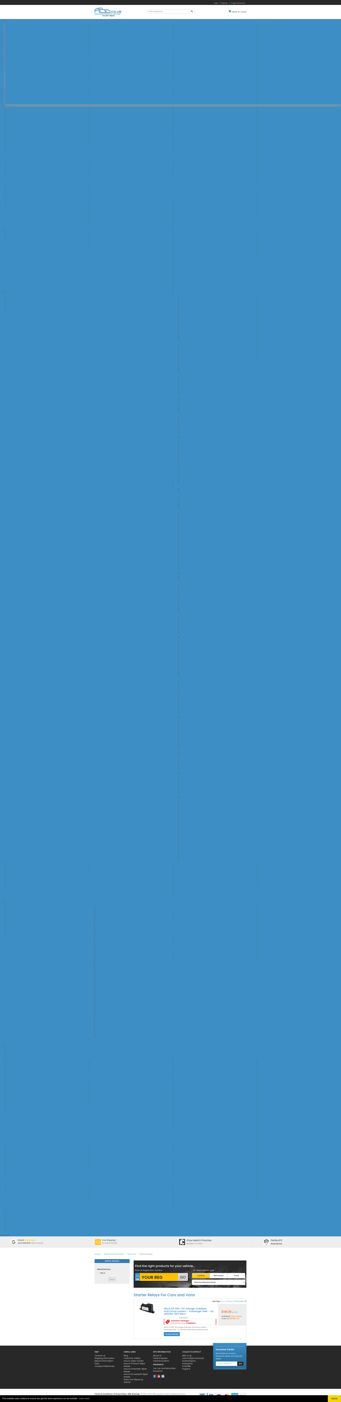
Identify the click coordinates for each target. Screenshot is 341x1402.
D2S (93, 204)
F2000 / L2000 (186, 499)
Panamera (185, 627)
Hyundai (100, 954)
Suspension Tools (267, 1180)
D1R (92, 196)
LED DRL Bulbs (13, 119)
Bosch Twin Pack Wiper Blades (273, 241)
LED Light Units (13, 1223)
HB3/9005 (179, 217)
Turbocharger (181, 1124)
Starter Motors (98, 1095)
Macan (183, 624)
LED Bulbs (11, 105)
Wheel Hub (264, 1183)
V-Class (184, 560)
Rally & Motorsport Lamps (271, 326)
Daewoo (101, 935)
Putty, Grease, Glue (184, 1201)
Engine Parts (13, 1071)
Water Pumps (181, 1127)
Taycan (184, 630)
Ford (177, 435)
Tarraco (184, 707)
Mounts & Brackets (268, 342)
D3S (93, 209)
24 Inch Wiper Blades (185, 273)
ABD (93, 244)
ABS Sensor (264, 1060)
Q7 (181, 334)
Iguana (94, 241)
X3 (181, 361)
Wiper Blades (13, 230)
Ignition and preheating (18, 1087)
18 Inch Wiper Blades (184, 257)
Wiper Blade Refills (267, 254)
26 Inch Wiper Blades (185, 278)
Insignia (184, 763)
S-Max (183, 457)
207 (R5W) (263, 39)
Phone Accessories (16, 935)
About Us (157, 1355)
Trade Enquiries (160, 1358)
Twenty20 (95, 236)
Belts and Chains (15, 1060)
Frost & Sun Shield (267, 941)
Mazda (100, 981)
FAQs (97, 1363)
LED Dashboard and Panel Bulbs (22, 140)
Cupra (100, 930)
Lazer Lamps (13, 308)
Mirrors (10, 1106)
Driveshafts (12, 1151)
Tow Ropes (180, 954)
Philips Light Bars (15, 310)
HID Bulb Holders (266, 201)
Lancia (178, 486)
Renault (100, 1005)
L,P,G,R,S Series (186, 683)
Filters (10, 1076)
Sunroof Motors (266, 1151)
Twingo (183, 669)
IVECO (99, 962)
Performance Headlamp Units (21, 294)
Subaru (100, 1021)
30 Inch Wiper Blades (185, 284)
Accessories (181, 893)
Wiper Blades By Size (17, 236)
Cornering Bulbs (15, 28)
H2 (92, 25)
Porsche (179, 614)
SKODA (178, 715)
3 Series (184, 348)
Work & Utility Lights (268, 329)
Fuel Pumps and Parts (269, 1127)
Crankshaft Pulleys (183, 1090)
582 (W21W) (180, 60)
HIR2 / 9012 (96, 111)
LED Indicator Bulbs (16, 116)
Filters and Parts (14, 1156)
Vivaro (183, 765)
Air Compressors (267, 874)
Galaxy (183, 449)
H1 (92, 23)
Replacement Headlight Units (21, 297)
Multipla (184, 427)
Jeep (99, 967)
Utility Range (265, 350)
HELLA (102, 1273)
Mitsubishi (101, 991)
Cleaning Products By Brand (20, 872)
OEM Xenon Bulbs (15, 1225)
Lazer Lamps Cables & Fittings (273, 358)
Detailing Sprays (182, 882)
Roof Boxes (12, 906)
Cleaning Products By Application (23, 869)
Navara (183, 584)
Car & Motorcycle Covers (19, 877)
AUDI (177, 294)
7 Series (184, 353)
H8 (92, 36)
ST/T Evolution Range (269, 345)
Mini (177, 571)
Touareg (184, 840)
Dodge (100, 941)
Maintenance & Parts (17, 1058)
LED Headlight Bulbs (16, 108)
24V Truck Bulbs (14, 68)
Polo (182, 829)
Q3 (181, 332)
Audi (261, 308)
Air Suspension (266, 1159)
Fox (182, 813)
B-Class (184, 523)
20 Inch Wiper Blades (185, 262)
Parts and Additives (268, 1098)
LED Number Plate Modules (271, 302)
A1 (181, 297)
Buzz (182, 802)
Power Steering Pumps (185, 1167)
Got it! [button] (334, 1398)
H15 (92, 44)
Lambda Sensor (266, 1095)
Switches (95, 1100)
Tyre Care (11, 874)
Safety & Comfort (15, 930)
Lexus (99, 975)
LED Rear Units (13, 300)
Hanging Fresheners (100, 869)
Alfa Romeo (102, 909)
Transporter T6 (187, 850)
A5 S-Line (184, 318)
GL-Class (184, 542)
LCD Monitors (265, 920)
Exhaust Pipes (265, 1087)
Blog (126, 1355)
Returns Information (104, 1361)
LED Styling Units (98, 188)
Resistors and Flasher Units (20, 148)
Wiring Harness (98, 1103)
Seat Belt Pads (266, 946)
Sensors (179, 1116)
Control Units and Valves (103, 1146)
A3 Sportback (186, 310)
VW (176, 794)
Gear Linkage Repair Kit (18, 1162)
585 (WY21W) (181, 63)
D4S (93, 214)
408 (182, 606)
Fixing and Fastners (184, 1188)
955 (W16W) (96, 76)
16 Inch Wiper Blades (184, 252)
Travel (10, 901)
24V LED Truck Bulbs (16, 151)
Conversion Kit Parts (16, 201)
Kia (98, 970)
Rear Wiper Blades (267, 238)
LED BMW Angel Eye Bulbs (103, 185)
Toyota (100, 1026)
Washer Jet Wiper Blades (271, 244)
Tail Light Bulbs (14, 44)
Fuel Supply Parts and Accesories (275, 1130)
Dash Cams (13, 914)
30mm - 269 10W (15, 92)
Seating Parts (265, 1148)
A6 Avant (184, 324)
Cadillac (100, 919)
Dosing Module (266, 1082)
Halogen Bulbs (14, 20)
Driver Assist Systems (101, 1090)
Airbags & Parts (266, 1143)
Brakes (10, 1066)
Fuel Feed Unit (265, 1122)
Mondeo (184, 454)
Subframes (264, 1175)
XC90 (182, 789)
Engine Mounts (182, 1095)
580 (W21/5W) (265, 57)
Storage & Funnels (183, 1204)
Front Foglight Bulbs (16, 25)
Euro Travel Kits (266, 909)
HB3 (93, 47)
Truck (236, 1275)
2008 (182, 595)
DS (176, 414)
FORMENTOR (185, 398)
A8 (181, 329)
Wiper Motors (97, 1196)
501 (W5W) (264, 44)
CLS (182, 534)
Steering (11, 1092)
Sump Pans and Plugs (185, 1119)
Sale (9, 1209)
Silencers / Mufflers (268, 1100)
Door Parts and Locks (269, 1146)
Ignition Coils (181, 1148)
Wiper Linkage (97, 1193)
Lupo (182, 824)
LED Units (11, 143)
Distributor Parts (182, 1143)
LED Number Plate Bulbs (18, 129)
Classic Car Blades (268, 252)
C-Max (183, 438)
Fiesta (183, 441)
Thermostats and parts (102, 1162)
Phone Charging (267, 952)
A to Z (223, 1301)
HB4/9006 (179, 220)
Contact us (100, 1355)
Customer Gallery (132, 1358)
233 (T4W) (263, 41)
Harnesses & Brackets (17, 313)
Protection (180, 1199)
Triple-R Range (266, 348)
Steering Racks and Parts (187, 1170)
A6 (181, 321)
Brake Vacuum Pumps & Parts (273, 1068)
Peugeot (101, 997)
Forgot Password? (238, 3)
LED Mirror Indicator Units (18, 302)
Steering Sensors (183, 1172)
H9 (92, 39)
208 (182, 600)
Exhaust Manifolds (267, 1084)
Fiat (176, 425)
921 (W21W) (264, 81)
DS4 (182, 417)
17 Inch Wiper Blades (184, 254)
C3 (181, 382)
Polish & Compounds (185, 869)
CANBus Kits (264, 334)
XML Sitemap (133, 1394)
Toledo (183, 709)
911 (181, 619)
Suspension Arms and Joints (272, 1178)
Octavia (184, 731)
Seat (177, 688)
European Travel (15, 917)
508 (182, 608)
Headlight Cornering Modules (273, 209)
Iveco (177, 465)
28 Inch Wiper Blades (185, 281)
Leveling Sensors (267, 1167)
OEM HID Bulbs (14, 196)
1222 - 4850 (185, 512)
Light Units (12, 292)
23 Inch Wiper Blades (185, 270)
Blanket (262, 933)
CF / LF (183, 406)
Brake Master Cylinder (269, 1066)
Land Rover (180, 494)
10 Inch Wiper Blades (184, 236)
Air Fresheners (14, 866)
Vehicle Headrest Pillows (270, 944)
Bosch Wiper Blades (100, 233)
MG (98, 986)
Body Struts (180, 1060)
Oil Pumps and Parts (184, 1111)
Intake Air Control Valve (186, 1100)
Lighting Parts (13, 1114)
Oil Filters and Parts (268, 1114)
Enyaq (183, 720)
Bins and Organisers (17, 927)
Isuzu (99, 959)
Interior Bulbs (13, 55)
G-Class (184, 539)
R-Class (184, 550)
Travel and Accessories (18, 1231)
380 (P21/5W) (265, 52)
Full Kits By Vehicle (99, 904)
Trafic (183, 659)
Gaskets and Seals (184, 1098)
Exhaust (11, 1074)
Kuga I (183, 451)
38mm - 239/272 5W (16, 95)
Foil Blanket (264, 939)
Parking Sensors (266, 922)
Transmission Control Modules (21, 1172)
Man (99, 978)
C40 (182, 773)
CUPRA (178, 395)
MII (181, 704)
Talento (184, 430)
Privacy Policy (120, 1394)
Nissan (178, 582)
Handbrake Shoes (267, 1074)
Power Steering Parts (184, 1164)
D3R (93, 207)
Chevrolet (101, 922)
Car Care (11, 864)
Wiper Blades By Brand (18, 233)
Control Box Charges (185, 1084)
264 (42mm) (97, 167)
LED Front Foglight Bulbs (18, 111)
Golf (182, 816)
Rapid (183, 733)
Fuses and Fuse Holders (186, 1191)
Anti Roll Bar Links (267, 1162)
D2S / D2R (95, 137)
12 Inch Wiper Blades (184, 241)
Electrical (11, 1068)
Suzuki (99, 1023)
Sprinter (184, 555)
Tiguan (183, 837)
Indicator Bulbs (14, 33)
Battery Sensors (98, 1084)
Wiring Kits (264, 353)
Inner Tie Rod (181, 1162)
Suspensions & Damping (19, 1095)
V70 (182, 786)
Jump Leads (181, 936)
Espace (184, 643)
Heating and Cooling (17, 1084)
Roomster (185, 736)
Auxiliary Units (13, 305)
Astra (182, 760)
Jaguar (100, 965)
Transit (183, 459)
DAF (177, 403)
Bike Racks (12, 912)
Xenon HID (12, 193)
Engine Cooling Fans (101, 1151)
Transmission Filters (268, 1116)
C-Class (184, 526)
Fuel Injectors (265, 1124)
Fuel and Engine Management (21, 1079)
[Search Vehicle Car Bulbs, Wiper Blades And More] (191, 11)
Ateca (183, 693)
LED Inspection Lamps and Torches (191, 1196)
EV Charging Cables (16, 1050)
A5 (181, 316)
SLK (181, 552)
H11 (92, 41)
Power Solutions (14, 922)
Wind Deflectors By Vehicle (271, 904)
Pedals (178, 1066)
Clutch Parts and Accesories (20, 1146)
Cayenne (184, 622)
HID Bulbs (263, 204)
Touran (183, 842)
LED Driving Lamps (267, 324)
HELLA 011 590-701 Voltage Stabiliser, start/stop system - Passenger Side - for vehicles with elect (189, 1311)
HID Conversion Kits (16, 199)
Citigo (183, 717)
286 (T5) (11, 185)
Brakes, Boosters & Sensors (272, 1071)
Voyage (184, 856)
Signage (11, 1111)
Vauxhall (179, 757)
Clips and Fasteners (184, 1063)
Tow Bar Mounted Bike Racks (188, 917)
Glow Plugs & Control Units (187, 1146)
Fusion (183, 446)
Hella (93, 246)
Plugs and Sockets (100, 1092)
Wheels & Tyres (182, 877)
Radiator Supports (183, 1068)
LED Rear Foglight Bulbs (18, 121)
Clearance (12, 1215)
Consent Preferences (104, 1366)
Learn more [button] (84, 1398)
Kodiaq (183, 728)
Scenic (183, 656)
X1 (181, 358)
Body (9, 1063)
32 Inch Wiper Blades (185, 286)
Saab (99, 1010)
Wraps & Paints (14, 888)
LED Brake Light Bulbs (17, 124)
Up (181, 853)
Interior (10, 1090)
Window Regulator (183, 1071)
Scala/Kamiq (186, 739)
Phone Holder (265, 954)
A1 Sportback (186, 302)
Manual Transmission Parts (20, 1164)
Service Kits (12, 1167)
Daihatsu (101, 938)
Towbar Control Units (17, 1188)
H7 (92, 33)
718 (181, 616)
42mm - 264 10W (15, 97)
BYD (98, 917)
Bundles (179, 890)
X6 (181, 366)
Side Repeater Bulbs (16, 52)
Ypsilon (183, 489)
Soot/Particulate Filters (269, 1103)
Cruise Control (98, 1087)
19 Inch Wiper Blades (184, 260)
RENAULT (178, 635)
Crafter (183, 808)
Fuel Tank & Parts (267, 1132)
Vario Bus (184, 563)
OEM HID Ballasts (267, 212)
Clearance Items (161, 1361)
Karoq (183, 725)
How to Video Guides (134, 1361)
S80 (182, 778)
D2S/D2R (179, 225)
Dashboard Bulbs (15, 57)
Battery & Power (14, 1045)
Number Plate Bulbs (16, 47)
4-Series (184, 680)
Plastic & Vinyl (181, 888)
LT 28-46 (184, 821)
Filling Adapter (14, 1154)
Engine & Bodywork (184, 896)
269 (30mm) (97, 169)
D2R (93, 201)
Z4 (181, 369)
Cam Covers (181, 1079)
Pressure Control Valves (270, 1138)
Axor (182, 520)
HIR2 (93, 52)
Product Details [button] (172, 1334)
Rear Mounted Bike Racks (187, 912)
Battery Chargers (183, 933)
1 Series (183, 345)
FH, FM (183, 776)
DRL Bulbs (11, 36)
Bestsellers (239, 1301)
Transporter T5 (187, 848)
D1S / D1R (95, 135)
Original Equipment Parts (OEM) (22, 204)
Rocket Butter (265, 869)
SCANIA (178, 677)
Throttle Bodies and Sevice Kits (189, 1122)
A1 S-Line (184, 300)
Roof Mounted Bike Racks (187, 914)
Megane (184, 653)
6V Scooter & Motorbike (18, 65)
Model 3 (184, 752)
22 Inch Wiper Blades (185, 268)
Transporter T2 (187, 845)
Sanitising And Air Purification (20, 882)
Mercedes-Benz (104, 983)
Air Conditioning (98, 1143)
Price (230, 1301)
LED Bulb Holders (15, 145)
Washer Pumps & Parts (102, 1199)
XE (181, 475)
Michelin (95, 238)
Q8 (181, 337)
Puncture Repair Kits (268, 877)
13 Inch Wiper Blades (184, 244)
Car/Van (201, 1275)
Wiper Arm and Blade (269, 249)
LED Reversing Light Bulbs (19, 132)
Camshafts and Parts (185, 1082)
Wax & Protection (183, 874)
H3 (92, 28)
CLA (182, 528)
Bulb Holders (265, 1189)
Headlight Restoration (17, 880)
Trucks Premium (188, 667)
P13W (177, 145)
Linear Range (265, 340)
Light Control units (267, 1191)
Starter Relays (97, 1098)
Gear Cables (13, 1159)
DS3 (182, 390)
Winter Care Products (17, 885)
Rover (99, 1007)
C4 (181, 385)
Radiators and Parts (100, 1159)
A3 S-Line (184, 308)
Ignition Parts (181, 1151)
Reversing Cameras (268, 928)
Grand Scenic (186, 645)
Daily (182, 467)
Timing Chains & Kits (100, 1068)
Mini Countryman (188, 576)
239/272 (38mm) (99, 164)
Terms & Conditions (104, 1394)
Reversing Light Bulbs (17, 49)
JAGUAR (178, 473)
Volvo (99, 1034)
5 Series (184, 350)
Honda (100, 951)
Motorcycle (218, 1275)
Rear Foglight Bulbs (16, 39)
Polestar (100, 999)
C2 (181, 379)
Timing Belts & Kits (99, 1063)
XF (181, 409)
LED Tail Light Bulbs (16, 127)
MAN (177, 496)
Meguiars (263, 866)
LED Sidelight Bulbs (16, 113)
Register (224, 3)
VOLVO (178, 771)
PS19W (178, 148)
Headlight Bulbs (14, 23)
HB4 (93, 49)
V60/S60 (184, 784)
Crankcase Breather (184, 1087)
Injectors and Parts (268, 1092)
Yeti (182, 744)
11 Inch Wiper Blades (184, 238)
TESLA (177, 749)
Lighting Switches (267, 1197)
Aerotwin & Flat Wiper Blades (272, 233)
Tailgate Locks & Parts (269, 1154)
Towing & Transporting (18, 933)
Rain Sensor (96, 1191)
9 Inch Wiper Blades (184, 233)
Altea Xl (183, 691)
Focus (183, 443)
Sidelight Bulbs (14, 31)
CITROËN (179, 374)
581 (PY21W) (180, 57)
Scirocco (184, 832)
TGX (182, 504)
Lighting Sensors (267, 1194)
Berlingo (184, 377)
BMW (177, 342)
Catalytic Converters (269, 1079)
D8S (93, 220)
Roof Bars (11, 904)
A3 (181, 305)
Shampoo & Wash (183, 866)
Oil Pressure (180, 1108)
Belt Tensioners (98, 1060)
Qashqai (184, 587)
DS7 (182, 419)
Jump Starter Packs (16, 1053)
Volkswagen (97, 294)
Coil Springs (264, 1164)
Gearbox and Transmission (20, 1082)
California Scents (99, 866)
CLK (182, 531)
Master (183, 651)
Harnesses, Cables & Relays (272, 196)
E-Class (184, 536)
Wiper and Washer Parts (18, 1100)
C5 (181, 387)
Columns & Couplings (185, 1159)
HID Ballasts (264, 199)
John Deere (180, 483)
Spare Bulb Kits (266, 914)
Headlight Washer (99, 1188)
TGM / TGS (185, 502)
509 (9, 188)
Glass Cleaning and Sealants (189, 880)
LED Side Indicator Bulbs (18, 135)
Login (216, 3)
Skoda (100, 1015)
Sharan (183, 834)
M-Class (184, 547)
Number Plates (14, 1108)
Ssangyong (102, 1018)
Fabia (183, 723)
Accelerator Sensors (100, 1079)
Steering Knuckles (267, 1172)
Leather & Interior (183, 885)
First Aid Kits (264, 936)
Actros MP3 (185, 518)
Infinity (99, 957)
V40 (182, 781)
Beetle (183, 800)
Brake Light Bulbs (15, 41)
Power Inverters (182, 938)
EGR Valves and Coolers (186, 1092)
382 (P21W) (180, 52)
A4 (181, 313)
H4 (92, 31)
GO (183, 1277)
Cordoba (184, 696)
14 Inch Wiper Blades (184, 246)
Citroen (100, 927)
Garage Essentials (16, 1103)
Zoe (182, 672)
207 (182, 598)
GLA (182, 544)
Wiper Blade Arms (267, 246)
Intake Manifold (182, 1103)
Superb (183, 741)
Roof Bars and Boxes (17, 1228)
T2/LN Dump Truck (188, 558)
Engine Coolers (98, 1148)
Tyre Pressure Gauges (269, 880)
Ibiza (182, 699)
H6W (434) (264, 47)
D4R (93, 212)
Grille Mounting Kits (268, 337)
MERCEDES (179, 510)
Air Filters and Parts (268, 1108)
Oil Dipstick (180, 1106)
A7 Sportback (186, 326)
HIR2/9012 (179, 222)
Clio (182, 640)
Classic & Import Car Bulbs (20, 60)
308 (182, 603)
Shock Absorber (266, 1170)
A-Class (184, 515)
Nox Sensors (265, 1135)
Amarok (184, 797)
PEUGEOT (179, 592)
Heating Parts (97, 1156)
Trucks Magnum (188, 664)
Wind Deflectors (14, 909)
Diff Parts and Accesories (19, 1148)
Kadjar (183, 648)
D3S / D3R (95, 140)
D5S (93, 217)
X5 (181, 363)
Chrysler (100, 925)
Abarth (100, 906)
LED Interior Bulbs (15, 137)
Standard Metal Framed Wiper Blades (277, 236)
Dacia (99, 933)
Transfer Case (14, 1170)
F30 (182, 355)
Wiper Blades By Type (17, 238)
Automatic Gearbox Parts (19, 1143)
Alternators (96, 1082)
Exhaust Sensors (266, 1090)
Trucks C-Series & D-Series (192, 661)
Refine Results (112, 1260)
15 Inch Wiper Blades (184, 249)
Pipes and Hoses (183, 1114)
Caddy (183, 805)
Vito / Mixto (185, 566)
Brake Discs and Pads (269, 1063)
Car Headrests (14, 925)
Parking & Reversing (16, 919)
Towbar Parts (13, 1098)
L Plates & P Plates (15, 938)
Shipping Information (104, 1358)
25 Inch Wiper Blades (185, 276)
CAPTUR (183, 637)
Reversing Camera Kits (270, 925)
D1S (92, 199)
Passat (183, 826)
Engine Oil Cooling (99, 1154)
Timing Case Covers (100, 1066)
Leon (182, 701)
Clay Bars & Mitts (183, 872)
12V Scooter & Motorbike (18, 63)
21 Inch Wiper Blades (184, 265)
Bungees (179, 952)
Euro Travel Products (268, 912)
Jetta (182, 818)
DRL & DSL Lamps (267, 321)
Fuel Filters (264, 1111)
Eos (182, 810)
